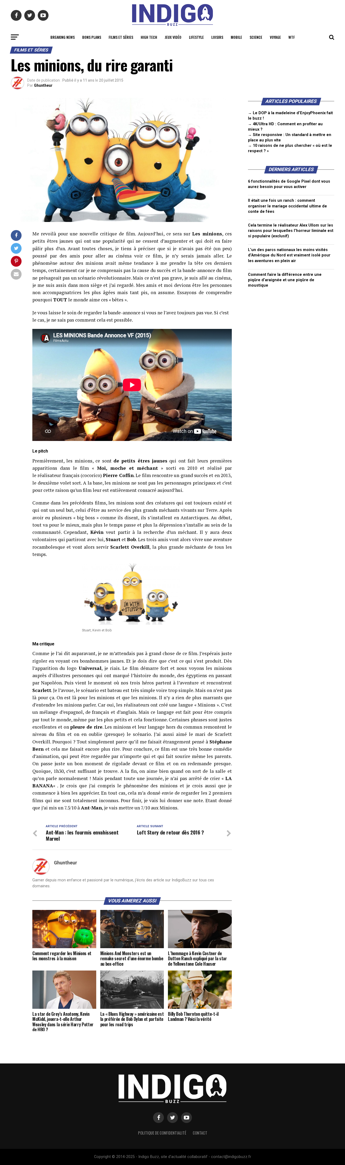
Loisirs (217, 37)
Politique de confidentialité (162, 1133)
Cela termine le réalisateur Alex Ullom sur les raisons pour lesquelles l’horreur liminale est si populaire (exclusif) (290, 230)
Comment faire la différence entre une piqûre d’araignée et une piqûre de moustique (285, 280)
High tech (149, 37)
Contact (200, 1133)
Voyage (275, 37)
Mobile (236, 37)
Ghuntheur (43, 85)
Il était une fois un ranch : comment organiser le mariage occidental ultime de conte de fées (287, 206)
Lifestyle (196, 37)
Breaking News (62, 37)
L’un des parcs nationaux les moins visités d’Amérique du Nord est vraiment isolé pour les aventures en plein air (289, 255)
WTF (291, 37)
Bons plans (91, 37)
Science (256, 37)
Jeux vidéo (173, 37)
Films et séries (121, 37)
